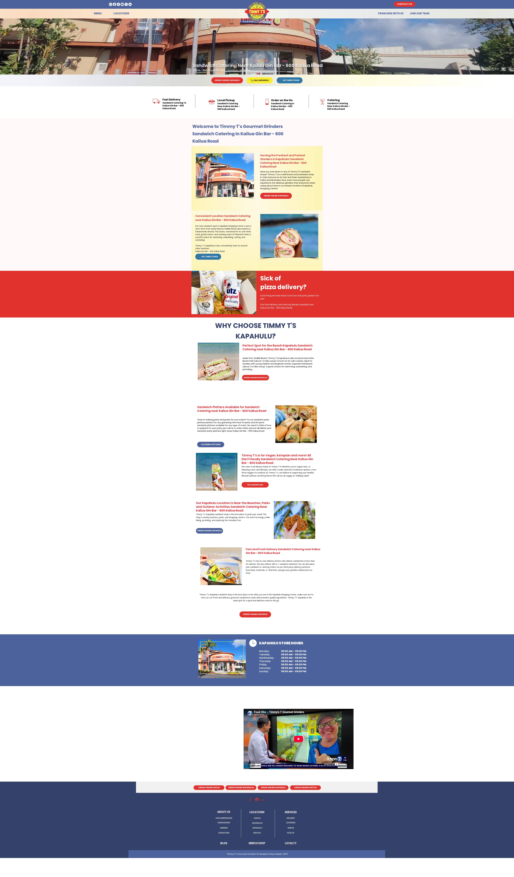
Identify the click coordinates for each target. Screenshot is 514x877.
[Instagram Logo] (110, 4)
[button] (250, 799)
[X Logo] (126, 4)
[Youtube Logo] (122, 4)
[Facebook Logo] (114, 4)
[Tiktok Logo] (118, 4)
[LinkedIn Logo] (130, 4)
